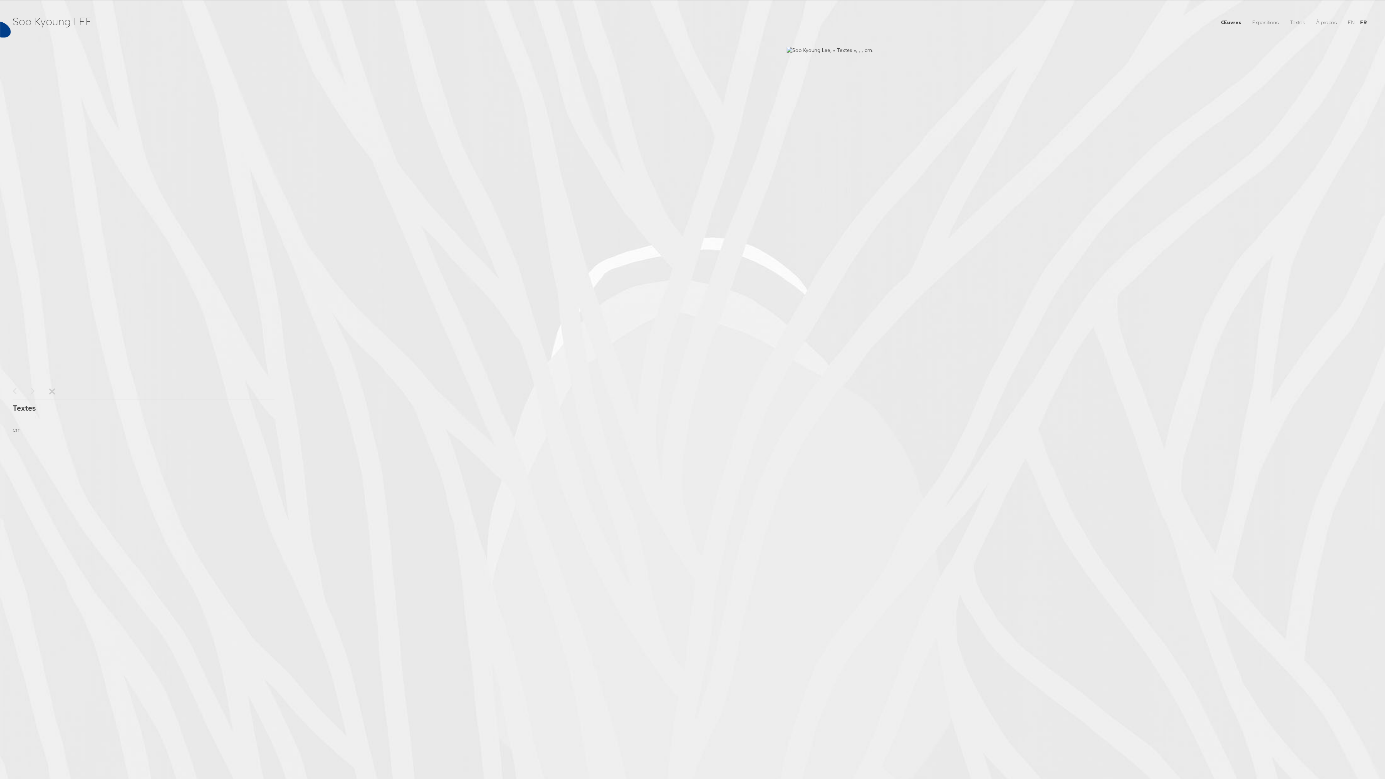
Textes (1297, 22)
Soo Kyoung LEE (52, 21)
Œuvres (1231, 22)
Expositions (1265, 22)
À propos (1326, 22)
